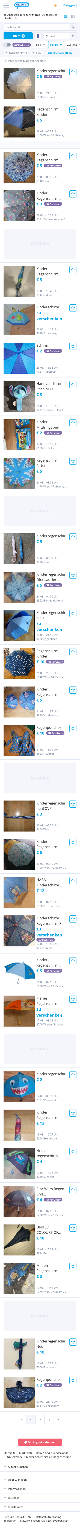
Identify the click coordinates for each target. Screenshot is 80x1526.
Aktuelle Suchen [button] (18, 1467)
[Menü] (6, 5)
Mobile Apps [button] (15, 1507)
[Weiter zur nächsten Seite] (58, 1419)
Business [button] (13, 1498)
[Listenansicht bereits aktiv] (65, 16)
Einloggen (69, 5)
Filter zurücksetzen (59, 53)
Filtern (18, 36)
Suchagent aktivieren (42, 1442)
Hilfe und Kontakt (14, 1516)
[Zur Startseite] (21, 6)
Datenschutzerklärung (48, 1516)
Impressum (10, 1520)
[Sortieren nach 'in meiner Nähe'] (38, 35)
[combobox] (37, 27)
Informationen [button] (17, 1489)
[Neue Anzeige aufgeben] (55, 5)
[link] (21, 1419)
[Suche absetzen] (73, 27)
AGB (30, 1516)
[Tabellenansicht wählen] (72, 16)
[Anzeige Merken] (72, 71)
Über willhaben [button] (17, 1480)
